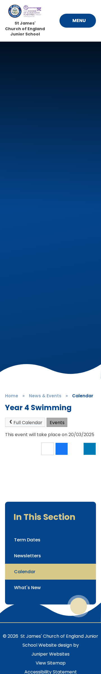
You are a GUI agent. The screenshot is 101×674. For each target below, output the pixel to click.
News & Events (45, 396)
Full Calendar (27, 422)
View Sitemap (51, 663)
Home (11, 396)
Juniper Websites (50, 654)
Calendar (82, 396)
